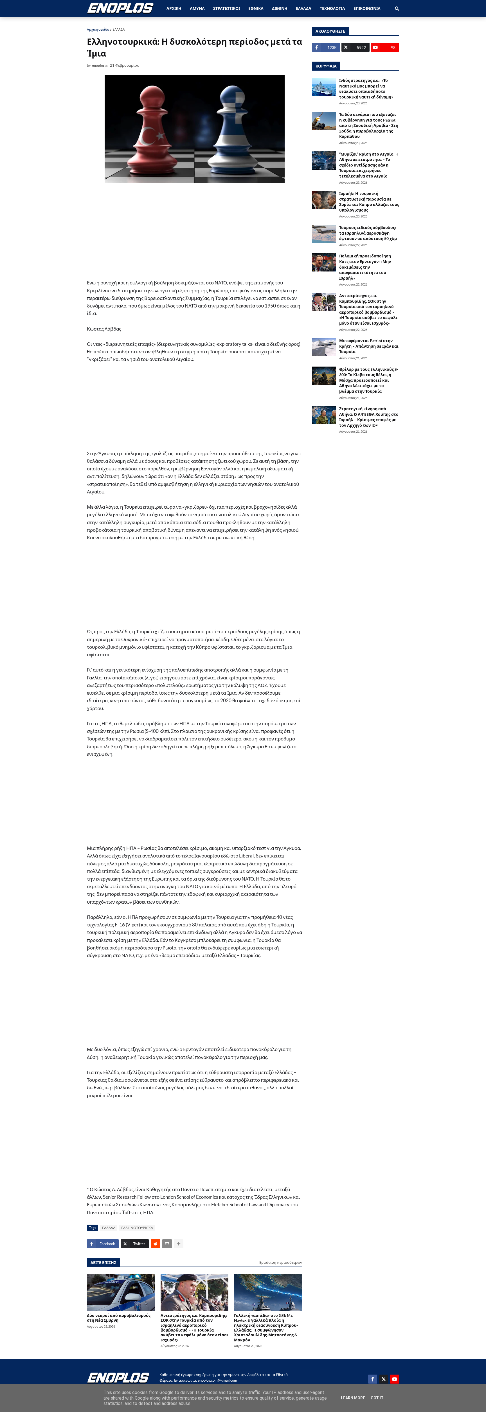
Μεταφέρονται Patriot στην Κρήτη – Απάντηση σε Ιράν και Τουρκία (369, 346)
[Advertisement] (194, 231)
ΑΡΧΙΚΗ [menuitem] (173, 8)
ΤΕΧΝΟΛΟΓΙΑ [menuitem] (332, 8)
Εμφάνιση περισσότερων (280, 1262)
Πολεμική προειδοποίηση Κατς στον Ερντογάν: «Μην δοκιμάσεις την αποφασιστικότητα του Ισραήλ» (365, 266)
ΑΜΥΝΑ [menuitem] (197, 8)
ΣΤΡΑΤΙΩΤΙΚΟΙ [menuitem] (226, 8)
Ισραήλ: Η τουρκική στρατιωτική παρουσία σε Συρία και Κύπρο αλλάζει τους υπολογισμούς (369, 201)
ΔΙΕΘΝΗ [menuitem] (279, 8)
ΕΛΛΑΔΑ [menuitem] (303, 8)
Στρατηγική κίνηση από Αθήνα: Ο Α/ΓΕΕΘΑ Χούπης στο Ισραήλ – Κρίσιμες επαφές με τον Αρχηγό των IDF (369, 417)
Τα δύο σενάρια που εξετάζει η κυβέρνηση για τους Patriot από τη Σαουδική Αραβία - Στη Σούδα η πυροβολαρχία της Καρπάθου (368, 125)
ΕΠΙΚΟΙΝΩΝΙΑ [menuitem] (367, 8)
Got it (377, 1398)
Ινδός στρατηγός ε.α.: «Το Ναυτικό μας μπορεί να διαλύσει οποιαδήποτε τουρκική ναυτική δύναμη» (366, 88)
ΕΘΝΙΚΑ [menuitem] (256, 8)
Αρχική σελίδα (98, 29)
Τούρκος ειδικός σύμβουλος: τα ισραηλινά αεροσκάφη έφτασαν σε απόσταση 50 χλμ (368, 233)
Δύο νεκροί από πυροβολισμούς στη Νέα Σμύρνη (118, 1318)
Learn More (353, 1398)
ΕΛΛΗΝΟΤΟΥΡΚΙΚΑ (137, 1227)
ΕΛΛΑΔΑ (118, 29)
